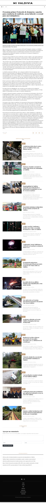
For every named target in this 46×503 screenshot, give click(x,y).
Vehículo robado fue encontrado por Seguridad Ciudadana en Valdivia (32, 358)
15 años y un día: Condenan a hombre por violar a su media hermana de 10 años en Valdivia (32, 228)
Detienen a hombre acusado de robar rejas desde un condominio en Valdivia (32, 168)
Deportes (23, 490)
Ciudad (5, 133)
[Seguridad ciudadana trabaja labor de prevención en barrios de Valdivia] (12, 206)
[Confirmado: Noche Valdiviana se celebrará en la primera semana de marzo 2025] (12, 245)
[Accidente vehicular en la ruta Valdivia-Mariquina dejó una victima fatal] (12, 318)
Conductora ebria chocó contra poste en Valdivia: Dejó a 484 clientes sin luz (32, 147)
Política (23, 488)
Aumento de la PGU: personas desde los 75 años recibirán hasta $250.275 (17, 465)
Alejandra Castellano (31, 151)
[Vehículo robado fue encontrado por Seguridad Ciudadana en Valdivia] (12, 360)
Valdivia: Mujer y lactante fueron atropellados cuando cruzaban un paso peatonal (19, 459)
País (23, 486)
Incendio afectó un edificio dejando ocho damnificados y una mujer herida (32, 283)
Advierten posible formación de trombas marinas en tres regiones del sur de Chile (19, 461)
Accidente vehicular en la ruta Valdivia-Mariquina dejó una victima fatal (31, 321)
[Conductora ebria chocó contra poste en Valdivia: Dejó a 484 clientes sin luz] (12, 150)
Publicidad (23, 493)
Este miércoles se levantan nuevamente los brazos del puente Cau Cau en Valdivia (33, 301)
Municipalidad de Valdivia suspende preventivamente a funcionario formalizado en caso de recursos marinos (32, 188)
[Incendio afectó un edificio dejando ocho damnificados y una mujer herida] (12, 283)
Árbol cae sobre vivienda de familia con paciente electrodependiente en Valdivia (19, 457)
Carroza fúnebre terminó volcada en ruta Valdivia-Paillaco (32, 375)
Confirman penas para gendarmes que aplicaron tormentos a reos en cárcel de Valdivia (33, 393)
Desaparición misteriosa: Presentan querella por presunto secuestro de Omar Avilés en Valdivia (32, 265)
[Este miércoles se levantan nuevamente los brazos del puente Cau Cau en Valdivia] (12, 301)
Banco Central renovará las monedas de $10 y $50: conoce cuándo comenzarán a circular (20, 463)
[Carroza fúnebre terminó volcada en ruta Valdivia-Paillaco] (12, 377)
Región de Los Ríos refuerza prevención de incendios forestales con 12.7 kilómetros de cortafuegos (32, 340)
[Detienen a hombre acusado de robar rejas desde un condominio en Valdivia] (12, 168)
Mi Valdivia (23, 3)
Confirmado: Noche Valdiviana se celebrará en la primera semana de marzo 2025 (33, 246)
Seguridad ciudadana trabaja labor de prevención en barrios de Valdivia (33, 208)
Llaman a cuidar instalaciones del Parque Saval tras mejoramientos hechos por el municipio (32, 412)
